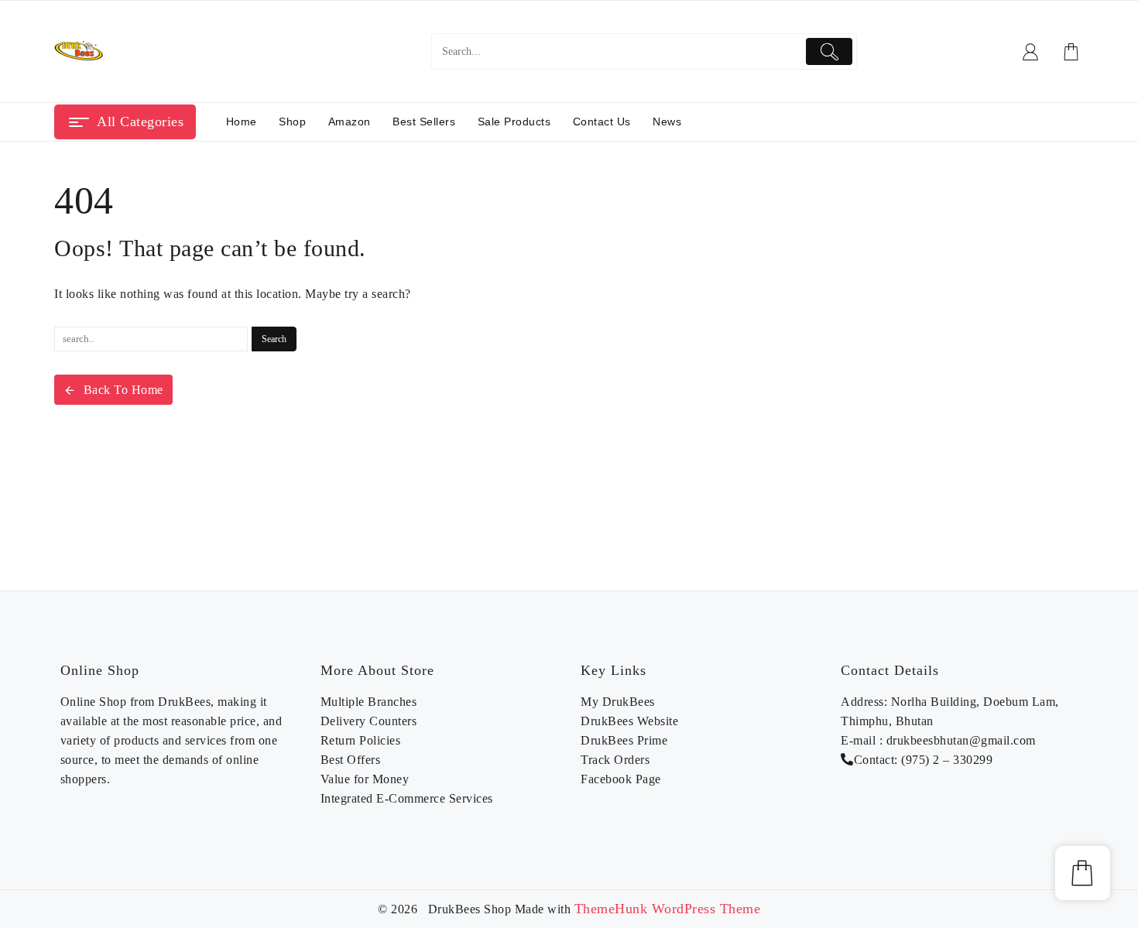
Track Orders (615, 759)
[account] (1031, 51)
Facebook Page (621, 779)
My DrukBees (618, 701)
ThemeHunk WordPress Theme (667, 908)
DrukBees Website (629, 721)
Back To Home (123, 389)
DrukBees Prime (624, 740)
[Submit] (829, 51)
